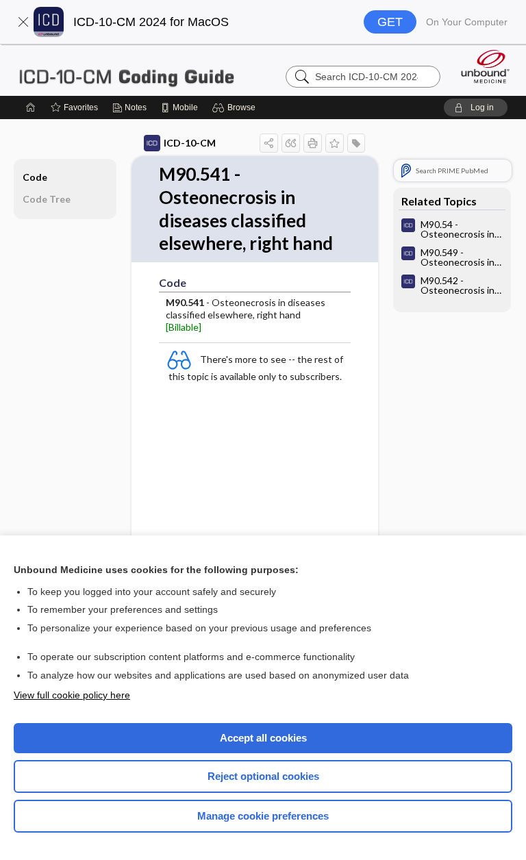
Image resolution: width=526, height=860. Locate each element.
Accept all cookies (263, 738)
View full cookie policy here (72, 695)
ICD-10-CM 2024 (126, 69)
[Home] (31, 107)
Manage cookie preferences (263, 816)
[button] (23, 22)
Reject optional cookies (263, 776)
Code (35, 177)
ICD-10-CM (190, 143)
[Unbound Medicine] (481, 66)
